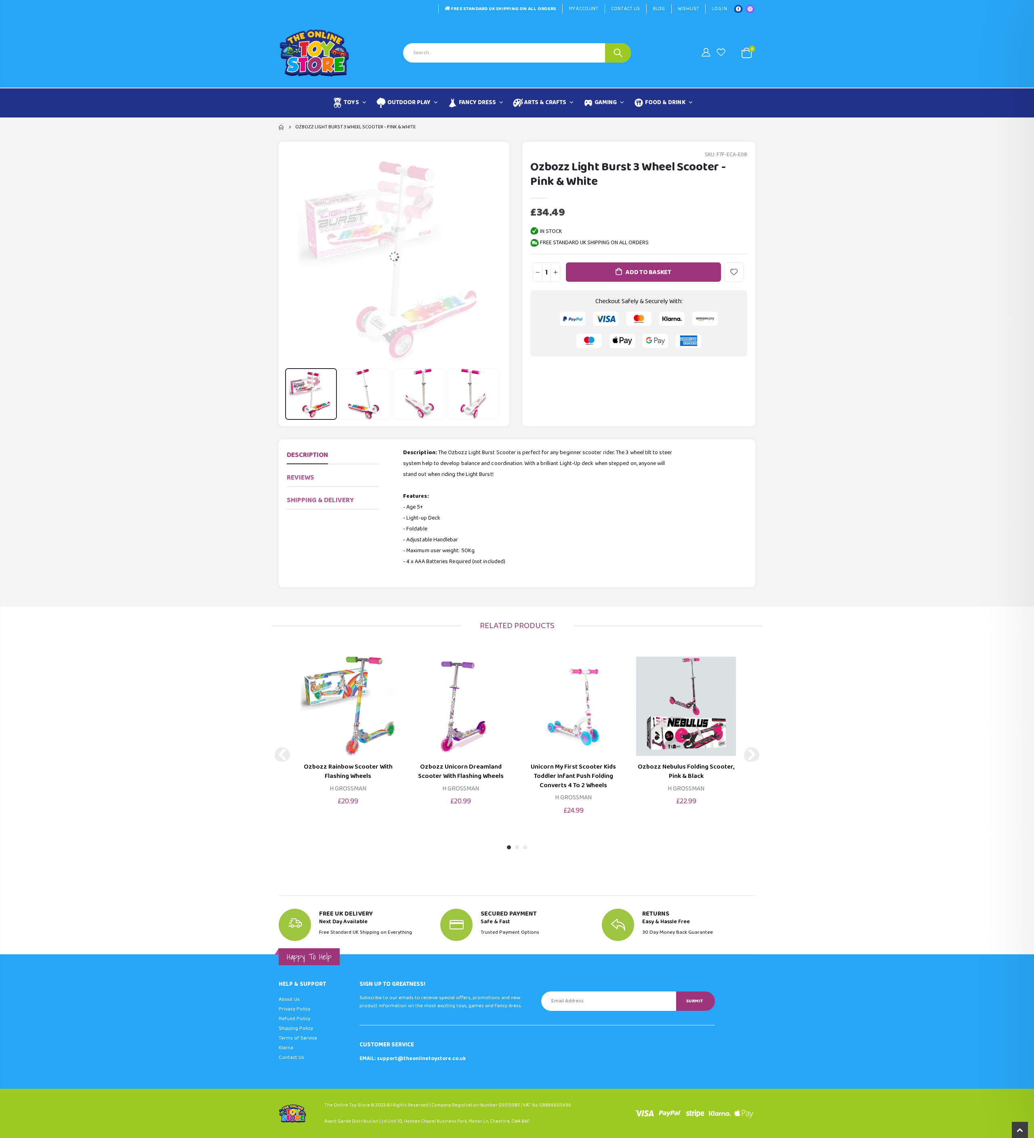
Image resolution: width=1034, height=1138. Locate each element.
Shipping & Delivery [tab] (320, 500)
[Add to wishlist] (734, 272)
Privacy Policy (294, 1009)
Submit (694, 1001)
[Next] (752, 754)
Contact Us (625, 9)
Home (282, 127)
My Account (584, 9)
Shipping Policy (296, 1028)
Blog (659, 9)
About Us (289, 999)
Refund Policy (294, 1018)
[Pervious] (282, 754)
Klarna (286, 1048)
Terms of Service (298, 1038)
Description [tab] (307, 455)
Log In (719, 9)
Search (618, 53)
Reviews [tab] (300, 477)
